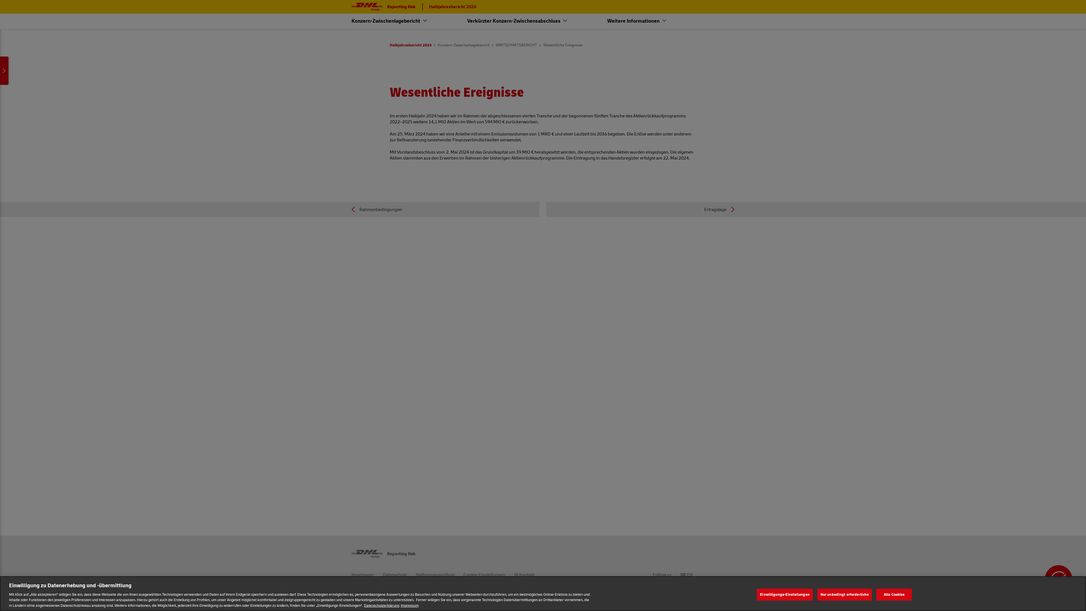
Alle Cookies (894, 594)
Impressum (410, 605)
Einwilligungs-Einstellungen (785, 594)
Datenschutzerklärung (381, 605)
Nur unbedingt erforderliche (844, 594)
